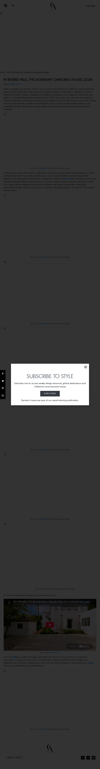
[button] (86, 367)
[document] (50, 384)
